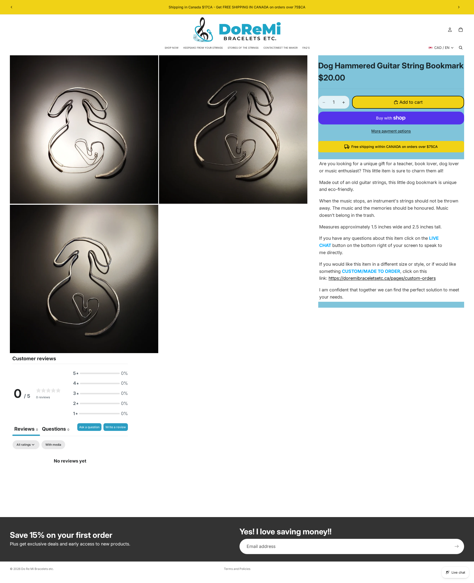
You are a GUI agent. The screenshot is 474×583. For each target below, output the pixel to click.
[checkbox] (53, 444)
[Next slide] (458, 7)
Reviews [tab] (26, 429)
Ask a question (89, 427)
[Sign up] (457, 546)
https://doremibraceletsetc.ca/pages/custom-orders (382, 278)
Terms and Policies (237, 569)
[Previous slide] (11, 7)
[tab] (55, 429)
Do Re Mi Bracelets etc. (37, 569)
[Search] (460, 47)
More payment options (391, 131)
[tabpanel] (70, 477)
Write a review (115, 427)
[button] (100, 373)
